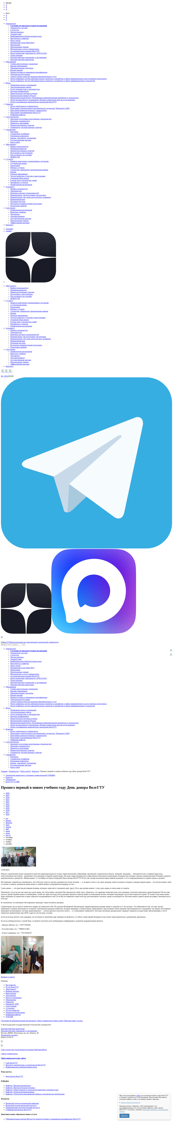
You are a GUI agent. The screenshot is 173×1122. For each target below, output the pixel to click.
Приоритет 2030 (12, 1004)
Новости (35, 771)
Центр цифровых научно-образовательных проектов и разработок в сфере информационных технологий (52, 81)
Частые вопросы (17, 32)
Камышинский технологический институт (23, 1108)
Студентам (10, 1008)
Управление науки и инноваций (23, 85)
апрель (8, 827)
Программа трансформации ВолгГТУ (25, 113)
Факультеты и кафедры (19, 38)
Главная (4, 771)
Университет (14, 771)
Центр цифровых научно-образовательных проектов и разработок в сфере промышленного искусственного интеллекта (58, 79)
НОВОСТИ (15, 157)
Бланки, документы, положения (23, 138)
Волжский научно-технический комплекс (22, 1103)
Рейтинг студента (17, 168)
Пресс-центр (15, 41)
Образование (11, 1000)
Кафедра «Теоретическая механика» (20, 1092)
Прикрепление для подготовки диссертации (28, 195)
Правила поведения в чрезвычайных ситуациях (29, 161)
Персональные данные (19, 47)
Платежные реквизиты (19, 136)
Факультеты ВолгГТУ (14, 1076)
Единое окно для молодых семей (23, 180)
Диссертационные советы (20, 87)
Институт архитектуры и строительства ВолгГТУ (26, 1065)
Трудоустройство (12, 1010)
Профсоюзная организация (21, 185)
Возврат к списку (8, 977)
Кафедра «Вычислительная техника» (20, 1088)
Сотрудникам (11, 1006)
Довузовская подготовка (20, 74)
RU (2, 376)
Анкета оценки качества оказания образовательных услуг (33, 77)
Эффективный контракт (20, 223)
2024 (7, 797)
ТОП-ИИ (9, 1017)
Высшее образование (18, 66)
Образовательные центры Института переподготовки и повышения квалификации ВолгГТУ (43, 1119)
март (7, 825)
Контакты (14, 132)
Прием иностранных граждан (22, 125)
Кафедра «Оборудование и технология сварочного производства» (32, 1090)
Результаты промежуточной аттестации (26, 204)
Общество (10, 1002)
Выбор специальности (19, 146)
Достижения (11, 996)
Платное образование (19, 174)
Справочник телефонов (19, 134)
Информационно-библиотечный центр (26, 36)
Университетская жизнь (15, 1012)
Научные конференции (19, 91)
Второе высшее (16, 70)
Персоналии (15, 45)
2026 (7, 793)
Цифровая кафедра (17, 115)
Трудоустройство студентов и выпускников (27, 176)
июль (8, 833)
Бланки (13, 172)
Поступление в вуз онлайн (21, 155)
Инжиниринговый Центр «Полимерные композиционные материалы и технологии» (44, 98)
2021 (7, 804)
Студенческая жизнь (18, 163)
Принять (124, 1116)
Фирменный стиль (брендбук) (22, 43)
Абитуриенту (11, 989)
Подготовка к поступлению (21, 153)
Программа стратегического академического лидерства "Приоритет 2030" (40, 108)
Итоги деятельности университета (24, 106)
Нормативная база (17, 199)
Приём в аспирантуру (19, 189)
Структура (14, 30)
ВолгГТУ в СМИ (12, 782)
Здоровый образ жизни (19, 178)
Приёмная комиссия (18, 149)
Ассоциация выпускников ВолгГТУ (25, 51)
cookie (138, 1095)
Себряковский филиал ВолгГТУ (19, 1110)
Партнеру (9, 225)
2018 (7, 810)
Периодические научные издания (23, 94)
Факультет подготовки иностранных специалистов (30, 119)
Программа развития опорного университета (28, 110)
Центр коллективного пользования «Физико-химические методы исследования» (42, 100)
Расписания (15, 166)
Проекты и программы (19, 123)
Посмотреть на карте (9, 1035)
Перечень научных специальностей (24, 193)
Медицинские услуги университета (24, 49)
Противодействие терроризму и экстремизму (28, 57)
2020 (7, 806)
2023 (7, 800)
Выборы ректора (12, 991)
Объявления (10, 780)
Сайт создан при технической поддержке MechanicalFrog (24, 1050)
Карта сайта (15, 142)
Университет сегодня (18, 28)
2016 (7, 814)
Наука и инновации (14, 998)
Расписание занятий (18, 206)
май (7, 829)
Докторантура (16, 191)
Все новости (11, 985)
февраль (9, 823)
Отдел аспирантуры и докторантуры (25, 89)
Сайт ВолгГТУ (12, 1063)
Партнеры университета (20, 121)
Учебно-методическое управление (24, 64)
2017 (7, 812)
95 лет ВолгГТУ (12, 987)
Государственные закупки (20, 140)
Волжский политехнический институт (21, 1105)
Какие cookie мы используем (130, 1102)
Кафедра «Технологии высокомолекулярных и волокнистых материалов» (35, 1094)
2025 (7, 795)
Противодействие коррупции (22, 60)
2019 (7, 808)
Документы (15, 214)
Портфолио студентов (19, 182)
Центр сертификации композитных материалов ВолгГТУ (33, 102)
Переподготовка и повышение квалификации (28, 72)
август (8, 835)
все (7, 818)
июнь (8, 831)
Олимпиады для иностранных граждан (26, 127)
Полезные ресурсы (17, 202)
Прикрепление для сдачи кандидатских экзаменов (30, 197)
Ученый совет (16, 34)
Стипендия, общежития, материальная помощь (29, 170)
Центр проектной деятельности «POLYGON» (28, 53)
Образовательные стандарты (21, 68)
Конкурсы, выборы (18, 212)
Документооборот (17, 216)
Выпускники (11, 993)
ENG (6, 376)
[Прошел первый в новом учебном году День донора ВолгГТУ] (18, 866)
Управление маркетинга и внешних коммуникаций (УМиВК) (30, 775)
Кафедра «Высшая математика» (18, 1086)
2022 (7, 802)
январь (8, 821)
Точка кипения (16, 55)
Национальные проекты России (23, 96)
